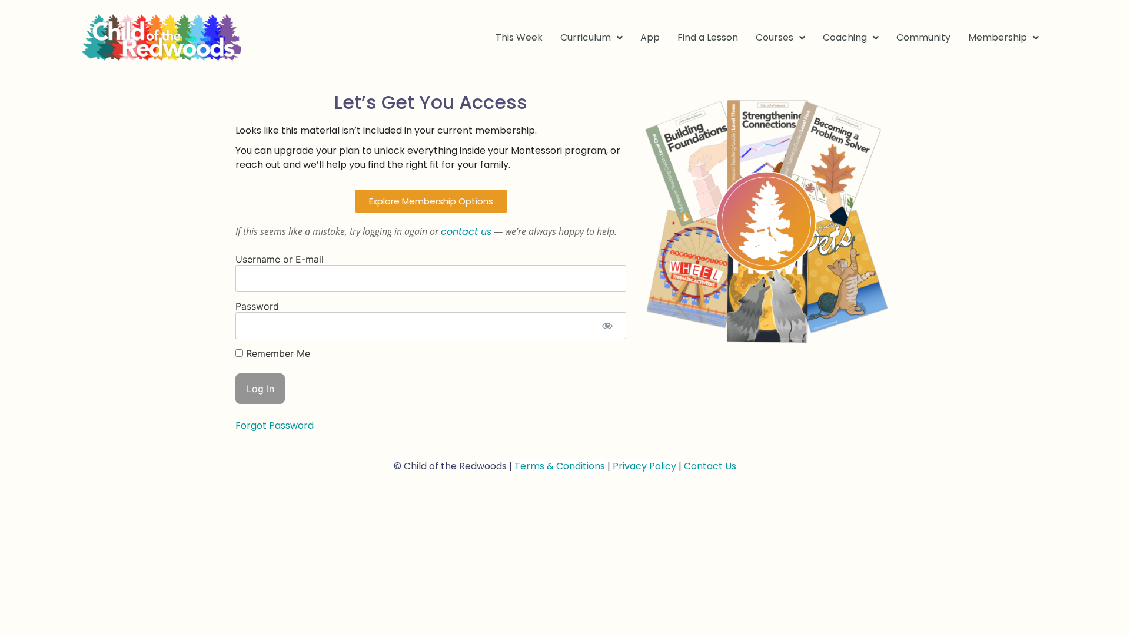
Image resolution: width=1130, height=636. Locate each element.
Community (923, 37)
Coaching (845, 37)
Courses (774, 37)
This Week (519, 37)
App (650, 37)
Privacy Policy (644, 466)
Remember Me (276, 353)
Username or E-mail (279, 259)
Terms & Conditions (559, 466)
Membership (997, 37)
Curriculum (585, 37)
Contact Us (710, 466)
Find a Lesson (707, 37)
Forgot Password (274, 425)
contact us (466, 231)
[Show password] (607, 325)
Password (257, 306)
